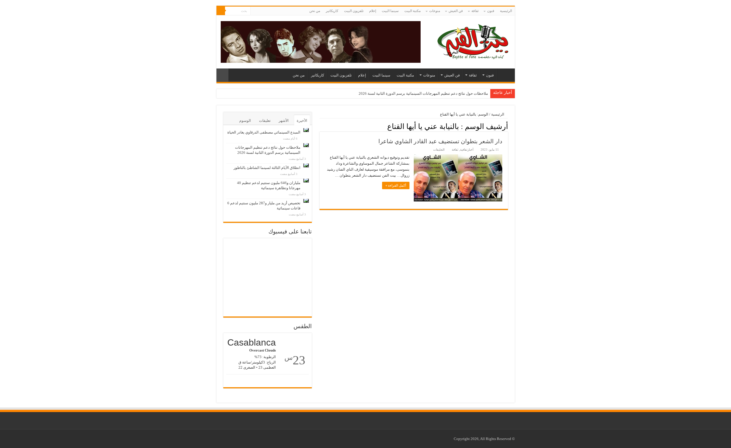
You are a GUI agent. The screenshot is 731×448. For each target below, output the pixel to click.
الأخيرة (302, 120)
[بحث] (220, 11)
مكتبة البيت (412, 11)
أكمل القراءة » (395, 185)
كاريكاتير (332, 11)
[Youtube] (255, 11)
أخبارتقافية (466, 149)
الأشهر (284, 120)
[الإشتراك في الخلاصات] (321, 126)
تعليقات (265, 120)
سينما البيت (390, 11)
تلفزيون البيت (354, 11)
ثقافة (475, 11)
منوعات (434, 11)
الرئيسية (506, 11)
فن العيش (456, 11)
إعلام (372, 11)
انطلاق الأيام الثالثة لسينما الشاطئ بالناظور (267, 168)
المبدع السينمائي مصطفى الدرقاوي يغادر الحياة (263, 132)
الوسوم (245, 120)
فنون (490, 11)
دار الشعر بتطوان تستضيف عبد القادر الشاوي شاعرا (440, 141)
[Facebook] (260, 11)
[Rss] (266, 11)
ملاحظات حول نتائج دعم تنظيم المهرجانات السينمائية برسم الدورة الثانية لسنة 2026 (423, 93)
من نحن (314, 11)
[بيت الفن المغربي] (473, 40)
